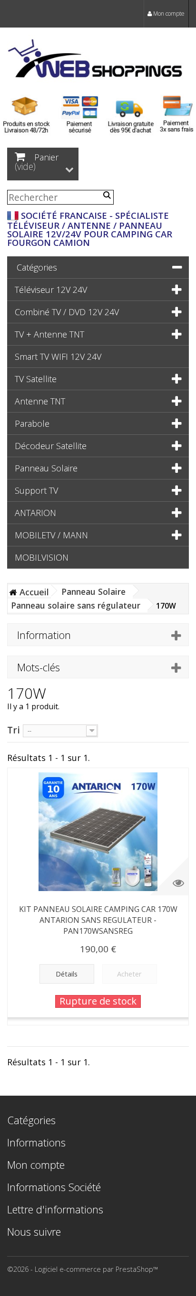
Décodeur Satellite (51, 445)
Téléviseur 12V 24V (51, 289)
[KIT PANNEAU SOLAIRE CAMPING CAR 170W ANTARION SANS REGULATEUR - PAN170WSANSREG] (98, 831)
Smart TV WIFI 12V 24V (58, 356)
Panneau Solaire (46, 468)
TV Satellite (36, 379)
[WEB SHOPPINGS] (98, 60)
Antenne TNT (40, 401)
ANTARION (35, 512)
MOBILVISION (42, 557)
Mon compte (168, 13)
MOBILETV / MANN (51, 535)
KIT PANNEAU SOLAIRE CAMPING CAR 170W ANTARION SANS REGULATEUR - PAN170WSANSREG (98, 920)
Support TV (36, 490)
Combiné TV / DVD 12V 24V (67, 312)
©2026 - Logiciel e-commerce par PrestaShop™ (82, 1269)
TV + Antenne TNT (49, 334)
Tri (13, 729)
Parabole (32, 423)
